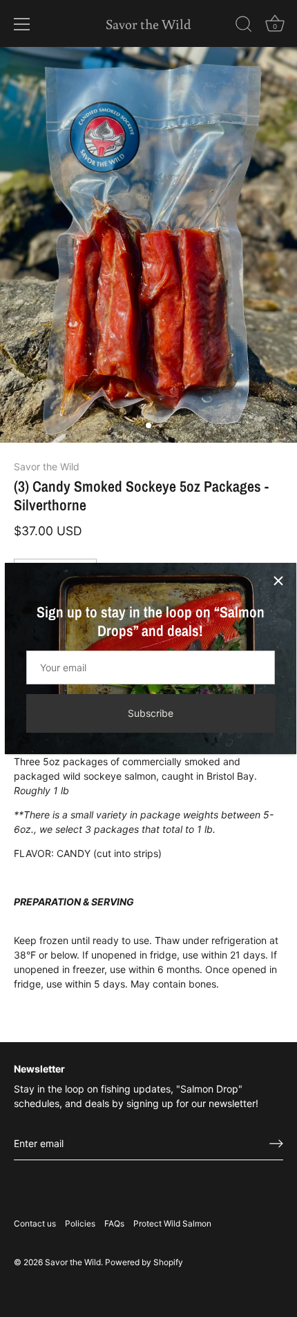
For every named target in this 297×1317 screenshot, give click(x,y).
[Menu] (22, 24)
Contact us (35, 1223)
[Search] (244, 26)
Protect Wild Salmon (172, 1223)
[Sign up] (276, 1144)
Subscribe (150, 713)
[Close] (278, 581)
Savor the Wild (148, 23)
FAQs (114, 1223)
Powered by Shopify (144, 1262)
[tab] (148, 872)
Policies (80, 1223)
